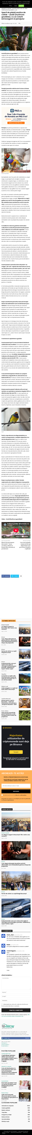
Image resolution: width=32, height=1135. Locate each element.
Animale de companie (6, 8)
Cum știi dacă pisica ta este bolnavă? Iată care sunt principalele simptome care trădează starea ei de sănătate (9, 1071)
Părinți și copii (4, 686)
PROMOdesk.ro (5, 1039)
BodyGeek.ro (4, 1046)
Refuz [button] (10, 5)
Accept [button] (21, 5)
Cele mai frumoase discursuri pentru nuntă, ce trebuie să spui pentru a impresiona (9, 1097)
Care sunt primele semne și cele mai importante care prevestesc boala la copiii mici (25, 545)
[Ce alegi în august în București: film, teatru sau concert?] (25, 629)
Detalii (15, 5)
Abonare (16, 791)
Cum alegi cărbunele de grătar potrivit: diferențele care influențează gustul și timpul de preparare (9, 641)
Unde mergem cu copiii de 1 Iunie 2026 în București (9, 688)
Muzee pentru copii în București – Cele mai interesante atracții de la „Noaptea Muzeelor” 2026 (9, 702)
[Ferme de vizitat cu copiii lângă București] (25, 654)
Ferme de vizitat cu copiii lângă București (8, 651)
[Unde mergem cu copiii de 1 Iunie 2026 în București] (25, 691)
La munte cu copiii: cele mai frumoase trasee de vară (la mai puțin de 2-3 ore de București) (8, 678)
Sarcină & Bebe (4, 1081)
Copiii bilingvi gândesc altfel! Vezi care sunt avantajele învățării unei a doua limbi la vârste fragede (9, 1058)
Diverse (3, 637)
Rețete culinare (4, 710)
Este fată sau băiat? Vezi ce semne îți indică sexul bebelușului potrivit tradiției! (9, 1085)
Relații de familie (5, 624)
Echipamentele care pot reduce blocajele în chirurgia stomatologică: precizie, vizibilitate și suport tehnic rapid (8, 666)
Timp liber (3, 674)
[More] (21, 576)
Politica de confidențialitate (20, 795)
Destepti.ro (4, 1043)
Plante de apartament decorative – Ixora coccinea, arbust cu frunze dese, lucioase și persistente (8, 545)
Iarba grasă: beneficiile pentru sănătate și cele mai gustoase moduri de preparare (8, 714)
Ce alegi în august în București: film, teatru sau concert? (9, 628)
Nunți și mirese (4, 1092)
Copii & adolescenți (5, 698)
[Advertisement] (16, 561)
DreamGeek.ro (5, 1044)
